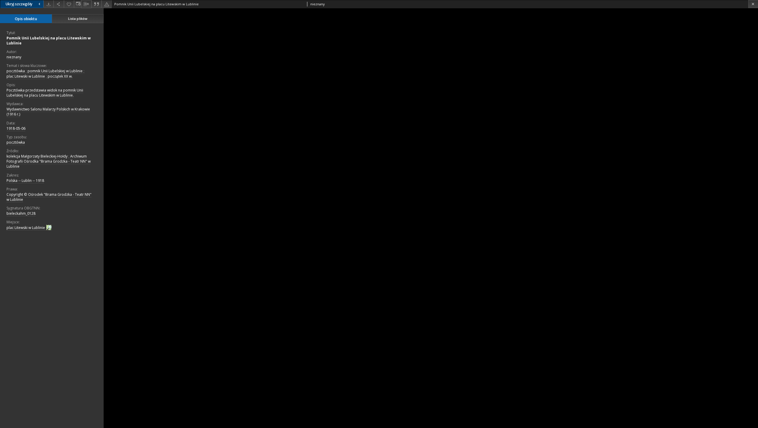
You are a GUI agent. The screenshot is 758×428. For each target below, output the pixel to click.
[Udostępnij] (59, 4)
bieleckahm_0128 (21, 213)
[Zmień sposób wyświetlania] (77, 4)
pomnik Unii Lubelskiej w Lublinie (55, 70)
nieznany (14, 57)
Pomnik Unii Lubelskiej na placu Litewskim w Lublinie (49, 41)
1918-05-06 (16, 128)
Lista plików (77, 18)
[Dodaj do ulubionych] (69, 4)
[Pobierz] (49, 4)
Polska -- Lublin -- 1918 (25, 180)
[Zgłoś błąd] (107, 4)
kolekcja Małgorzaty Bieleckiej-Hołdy (37, 156)
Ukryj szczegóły (19, 4)
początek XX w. (60, 76)
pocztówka (16, 70)
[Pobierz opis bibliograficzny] (86, 4)
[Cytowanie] (96, 4)
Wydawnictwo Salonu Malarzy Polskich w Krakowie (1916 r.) (48, 112)
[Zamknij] (753, 4)
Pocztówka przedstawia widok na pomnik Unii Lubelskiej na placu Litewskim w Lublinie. (45, 93)
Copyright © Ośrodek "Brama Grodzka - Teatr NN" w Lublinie (49, 197)
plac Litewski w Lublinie (26, 76)
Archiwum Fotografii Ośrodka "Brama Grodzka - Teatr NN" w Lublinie (49, 161)
